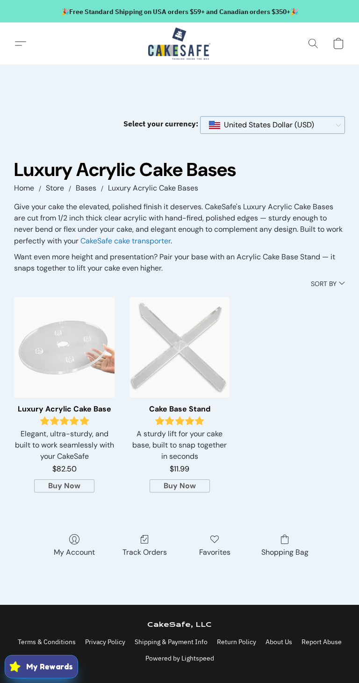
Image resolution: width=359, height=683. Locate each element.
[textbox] (266, 125)
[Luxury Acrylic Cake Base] (64, 347)
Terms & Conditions (47, 642)
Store (55, 188)
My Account (74, 552)
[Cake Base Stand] (179, 347)
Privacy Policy (105, 642)
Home (24, 188)
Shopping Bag (285, 552)
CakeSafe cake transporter (125, 241)
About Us (279, 642)
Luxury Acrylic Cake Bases (153, 188)
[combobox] (272, 125)
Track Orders (144, 552)
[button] (179, 43)
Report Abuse (322, 642)
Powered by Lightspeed (179, 658)
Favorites (214, 552)
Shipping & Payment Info (171, 642)
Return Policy (236, 642)
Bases (86, 188)
